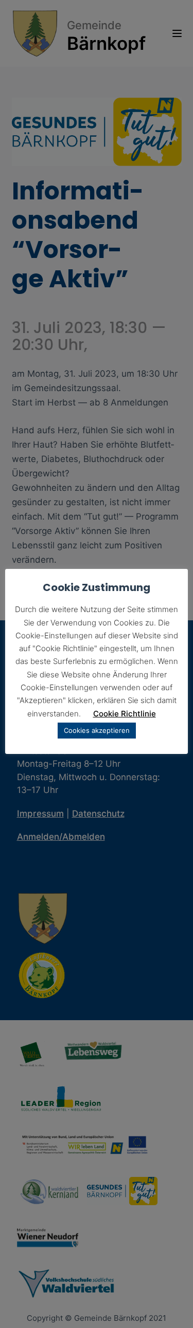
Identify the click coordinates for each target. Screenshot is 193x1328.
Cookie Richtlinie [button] (124, 713)
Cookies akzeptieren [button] (97, 730)
